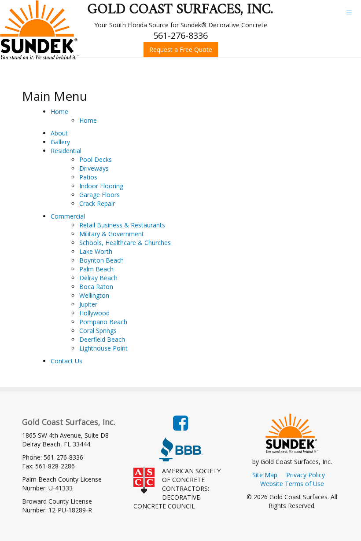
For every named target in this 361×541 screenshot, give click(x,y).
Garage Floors (99, 194)
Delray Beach (98, 278)
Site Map (264, 475)
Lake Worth (95, 251)
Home (59, 111)
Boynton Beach (101, 260)
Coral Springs (98, 330)
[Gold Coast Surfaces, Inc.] (39, 29)
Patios (88, 177)
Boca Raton (96, 286)
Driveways (94, 168)
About (59, 133)
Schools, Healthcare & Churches (125, 242)
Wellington (94, 295)
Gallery (60, 142)
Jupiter (88, 304)
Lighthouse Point (103, 348)
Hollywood (94, 313)
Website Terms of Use (292, 483)
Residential (66, 150)
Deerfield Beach (102, 339)
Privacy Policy (305, 475)
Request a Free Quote (180, 49)
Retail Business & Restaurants (122, 225)
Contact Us (66, 361)
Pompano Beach (103, 322)
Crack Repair (97, 203)
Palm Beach (96, 269)
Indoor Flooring (101, 186)
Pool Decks (95, 159)
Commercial (68, 216)
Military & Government (111, 234)
